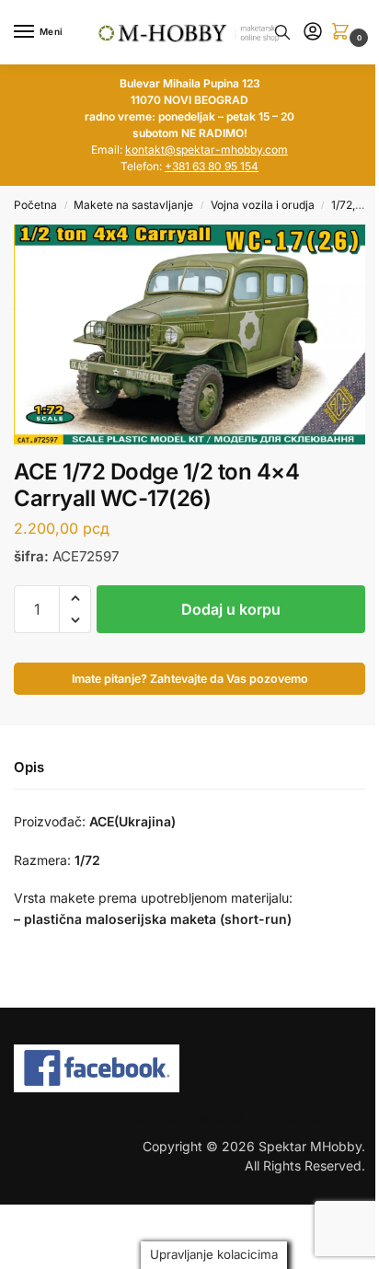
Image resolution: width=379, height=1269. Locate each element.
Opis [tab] (29, 767)
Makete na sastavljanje (133, 205)
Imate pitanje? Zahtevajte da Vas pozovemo (190, 679)
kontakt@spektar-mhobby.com (206, 149)
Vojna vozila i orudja (263, 205)
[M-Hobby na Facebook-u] (189, 1068)
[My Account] (313, 32)
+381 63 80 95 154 (211, 166)
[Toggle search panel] (282, 32)
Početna (35, 205)
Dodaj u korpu (231, 609)
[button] (344, 32)
